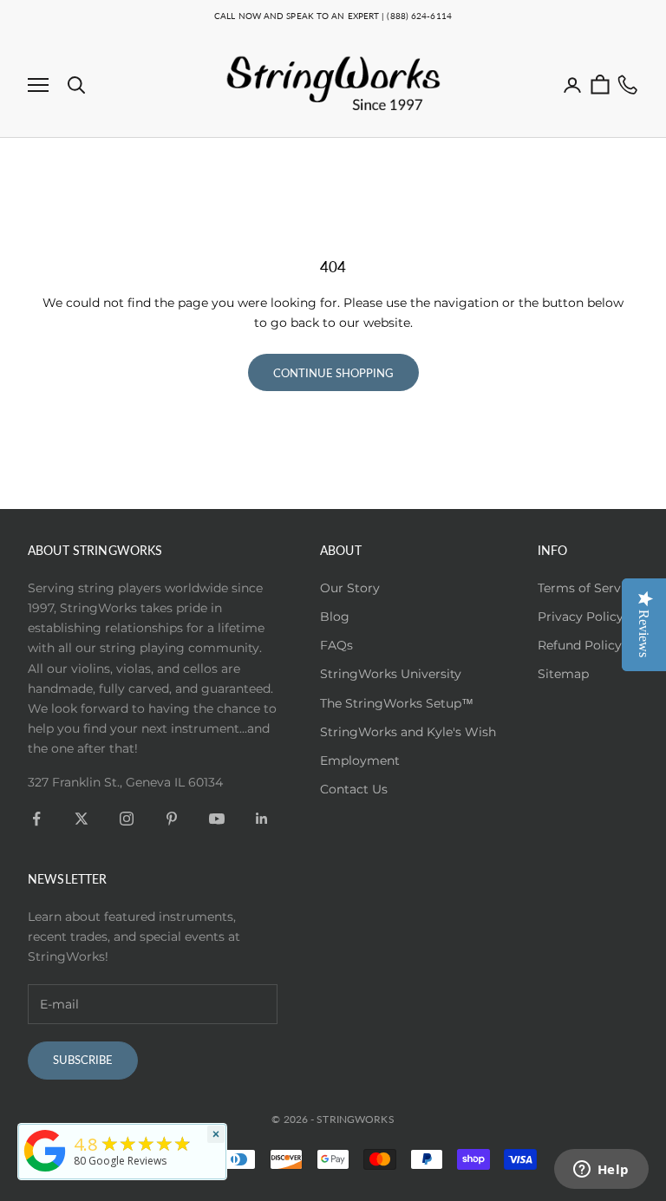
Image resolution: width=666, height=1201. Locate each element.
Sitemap (563, 674)
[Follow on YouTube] (216, 818)
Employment (360, 760)
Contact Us (354, 789)
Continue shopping (333, 373)
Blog (334, 616)
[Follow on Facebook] (36, 818)
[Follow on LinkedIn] (262, 818)
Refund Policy (580, 645)
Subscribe (83, 1060)
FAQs (336, 645)
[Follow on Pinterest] (171, 818)
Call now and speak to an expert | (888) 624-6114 (333, 15)
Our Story (350, 588)
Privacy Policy (581, 616)
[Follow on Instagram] (126, 818)
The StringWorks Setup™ (396, 703)
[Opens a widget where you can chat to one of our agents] (601, 1170)
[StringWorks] (45, 1151)
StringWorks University (390, 674)
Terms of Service (588, 588)
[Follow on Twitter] (81, 818)
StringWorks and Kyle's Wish (408, 732)
